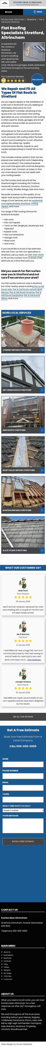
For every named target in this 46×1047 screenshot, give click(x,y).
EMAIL (6, 782)
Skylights (7, 970)
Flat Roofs (7, 961)
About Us (7, 952)
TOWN (5, 794)
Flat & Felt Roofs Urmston (22, 292)
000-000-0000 (36, 254)
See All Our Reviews (23, 716)
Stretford (32, 19)
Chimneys (7, 976)
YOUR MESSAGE (11, 815)
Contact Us (8, 979)
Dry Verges (8, 973)
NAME (6, 759)
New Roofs (7, 958)
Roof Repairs (8, 955)
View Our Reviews (9, 84)
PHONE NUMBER (11, 770)
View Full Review (34, 660)
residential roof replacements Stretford (21, 202)
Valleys (6, 967)
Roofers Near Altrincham (12, 19)
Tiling (6, 964)
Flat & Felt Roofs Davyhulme (21, 294)
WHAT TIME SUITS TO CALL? (16, 806)
